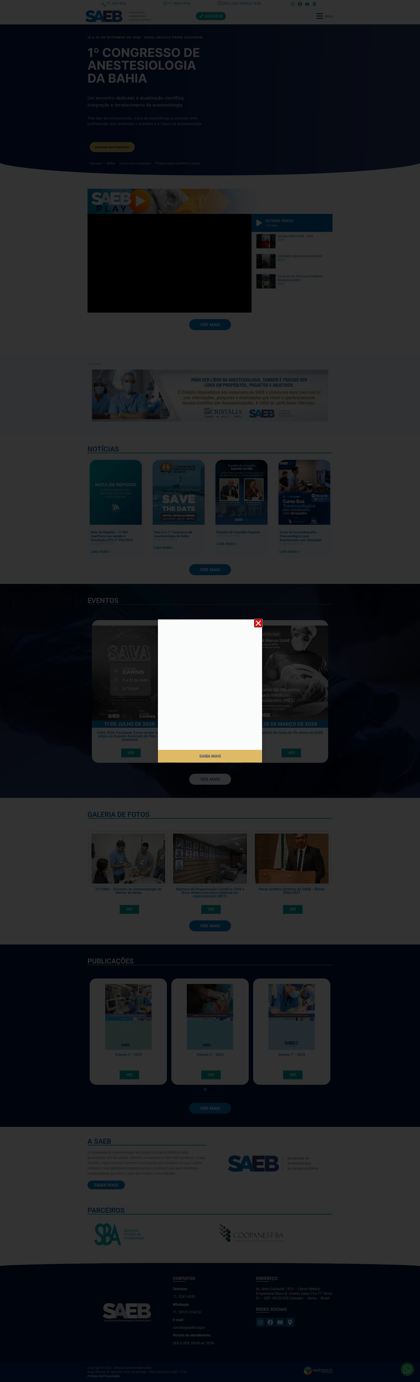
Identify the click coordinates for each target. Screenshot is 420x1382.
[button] (258, 623)
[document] (210, 691)
